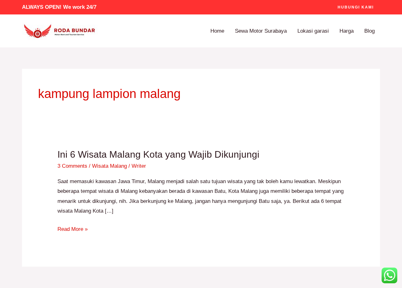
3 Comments (72, 166)
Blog (369, 31)
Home (217, 31)
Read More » (72, 228)
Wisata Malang (109, 166)
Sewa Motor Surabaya (261, 31)
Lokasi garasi (313, 31)
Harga (347, 31)
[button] (355, 7)
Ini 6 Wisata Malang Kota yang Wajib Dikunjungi (158, 154)
